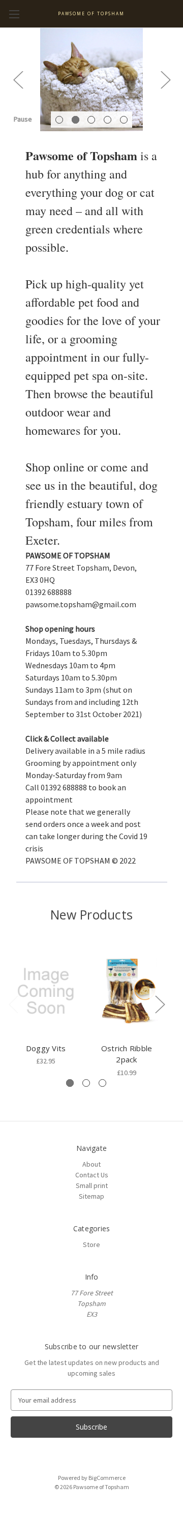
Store (91, 1244)
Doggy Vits (46, 1048)
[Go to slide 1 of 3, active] (70, 1083)
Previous (18, 79)
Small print (92, 1185)
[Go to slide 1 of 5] (59, 120)
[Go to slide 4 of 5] (107, 120)
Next (165, 79)
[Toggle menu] (14, 14)
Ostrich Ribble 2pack (126, 1054)
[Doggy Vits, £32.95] (45, 991)
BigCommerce (107, 1477)
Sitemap (91, 1196)
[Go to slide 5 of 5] (124, 120)
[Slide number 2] (91, 79)
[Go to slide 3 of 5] (91, 120)
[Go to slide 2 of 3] (86, 1083)
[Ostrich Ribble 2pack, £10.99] (126, 991)
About (91, 1164)
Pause (23, 119)
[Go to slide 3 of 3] (102, 1083)
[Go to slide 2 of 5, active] (75, 120)
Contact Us (91, 1174)
